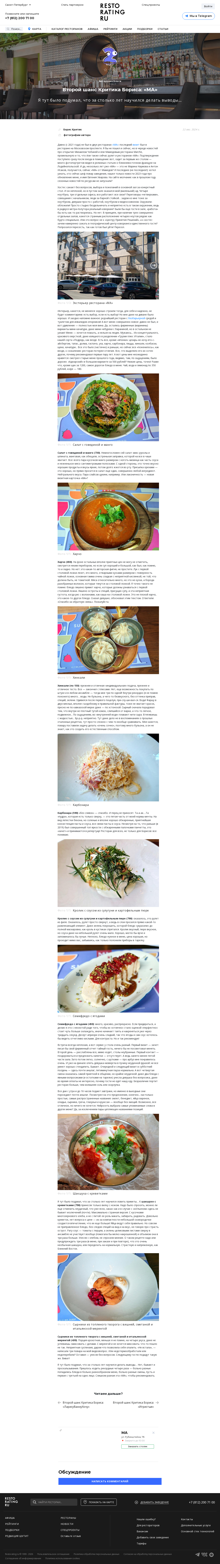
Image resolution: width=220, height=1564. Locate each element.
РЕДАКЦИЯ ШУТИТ (17, 1536)
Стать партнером (72, 4)
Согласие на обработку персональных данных (148, 1554)
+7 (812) (202, 1502)
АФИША (10, 1517)
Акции (127, 29)
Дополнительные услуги (196, 1525)
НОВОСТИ (67, 1524)
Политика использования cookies (62, 1558)
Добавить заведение (154, 1502)
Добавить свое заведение (153, 1537)
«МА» (115, 144)
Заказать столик (137, 1446)
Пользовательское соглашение (53, 1554)
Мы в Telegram (201, 16)
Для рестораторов (148, 1525)
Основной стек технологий (197, 1531)
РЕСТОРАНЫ (68, 1517)
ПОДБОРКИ (12, 1530)
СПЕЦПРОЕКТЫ (70, 1530)
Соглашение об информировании (23, 1558)
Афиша (93, 29)
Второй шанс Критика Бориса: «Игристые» (133, 1405)
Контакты (187, 1519)
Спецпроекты (150, 4)
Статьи (163, 29)
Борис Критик (72, 129)
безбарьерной (136, 318)
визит (136, 144)
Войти (208, 6)
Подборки (144, 29)
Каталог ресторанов (67, 29)
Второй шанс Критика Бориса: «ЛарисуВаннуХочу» (83, 1405)
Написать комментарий (110, 1481)
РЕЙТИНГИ (12, 1524)
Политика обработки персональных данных (96, 1554)
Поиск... (16, 29)
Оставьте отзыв (71, 1536)
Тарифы (141, 1543)
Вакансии (142, 1531)
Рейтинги (110, 29)
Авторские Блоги (110, 81)
